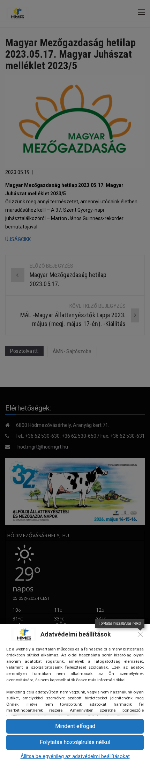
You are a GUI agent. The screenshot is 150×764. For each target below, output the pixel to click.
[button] (75, 726)
